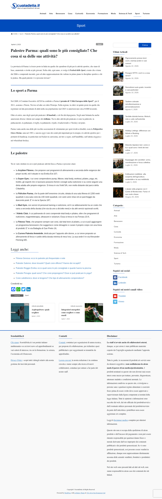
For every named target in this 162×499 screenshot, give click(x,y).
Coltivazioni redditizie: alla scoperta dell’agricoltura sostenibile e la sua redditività (137, 176)
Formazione (119, 242)
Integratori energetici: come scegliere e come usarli (70, 312)
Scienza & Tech (120, 253)
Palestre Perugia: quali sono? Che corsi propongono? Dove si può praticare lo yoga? (54, 273)
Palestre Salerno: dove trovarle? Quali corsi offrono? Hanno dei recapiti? (48, 263)
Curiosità (117, 232)
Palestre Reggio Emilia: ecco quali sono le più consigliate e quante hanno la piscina (53, 268)
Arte (115, 216)
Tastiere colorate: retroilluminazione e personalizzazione (133, 104)
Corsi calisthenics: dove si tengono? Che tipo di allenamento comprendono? (50, 278)
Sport (100, 44)
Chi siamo (15, 342)
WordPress (67, 493)
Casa (116, 227)
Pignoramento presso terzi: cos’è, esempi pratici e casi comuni (136, 60)
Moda (116, 248)
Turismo (117, 264)
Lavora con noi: (65, 360)
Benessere (118, 221)
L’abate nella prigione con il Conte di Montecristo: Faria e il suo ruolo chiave (137, 191)
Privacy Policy (16, 360)
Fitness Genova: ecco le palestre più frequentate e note (40, 258)
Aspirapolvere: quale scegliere (40, 311)
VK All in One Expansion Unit (96, 493)
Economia (118, 237)
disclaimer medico (121, 420)
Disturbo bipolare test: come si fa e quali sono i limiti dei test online (137, 147)
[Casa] (20, 312)
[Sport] (94, 312)
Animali (117, 210)
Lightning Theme (79, 493)
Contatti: (62, 342)
